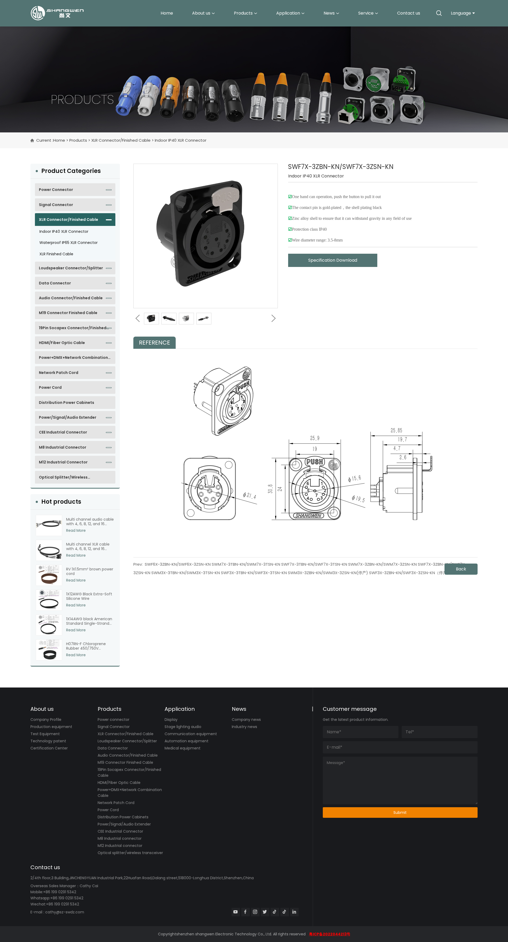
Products (243, 13)
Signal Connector (56, 204)
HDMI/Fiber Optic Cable (62, 342)
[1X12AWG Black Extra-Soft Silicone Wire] (49, 600)
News (329, 13)
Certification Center (49, 748)
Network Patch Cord (58, 372)
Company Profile (45, 719)
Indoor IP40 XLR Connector (180, 140)
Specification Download (332, 260)
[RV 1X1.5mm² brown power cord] (49, 575)
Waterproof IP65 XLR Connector (68, 242)
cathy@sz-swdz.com (64, 912)
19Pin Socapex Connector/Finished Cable (72, 329)
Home (167, 13)
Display (171, 719)
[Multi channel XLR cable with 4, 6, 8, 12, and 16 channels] (49, 550)
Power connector (56, 189)
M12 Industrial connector (63, 462)
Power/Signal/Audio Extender (67, 417)
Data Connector (55, 283)
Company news (246, 719)
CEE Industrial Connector (63, 432)
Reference (154, 342)
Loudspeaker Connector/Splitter (71, 268)
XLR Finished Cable (56, 254)
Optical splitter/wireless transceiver (63, 479)
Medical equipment (183, 748)
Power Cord (50, 387)
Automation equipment (186, 741)
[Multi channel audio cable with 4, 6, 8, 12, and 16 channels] (49, 525)
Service (366, 13)
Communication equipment (191, 733)
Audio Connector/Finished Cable (71, 298)
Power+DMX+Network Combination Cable (73, 359)
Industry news (244, 726)
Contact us (408, 13)
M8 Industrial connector (62, 447)
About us (201, 13)
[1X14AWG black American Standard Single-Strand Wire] (49, 625)
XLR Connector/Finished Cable (121, 140)
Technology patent (48, 741)
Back (461, 569)
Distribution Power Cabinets (66, 402)
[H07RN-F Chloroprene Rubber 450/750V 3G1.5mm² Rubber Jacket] (49, 649)
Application (288, 13)
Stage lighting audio (183, 726)
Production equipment (51, 726)
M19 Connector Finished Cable (68, 312)
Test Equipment (45, 733)
